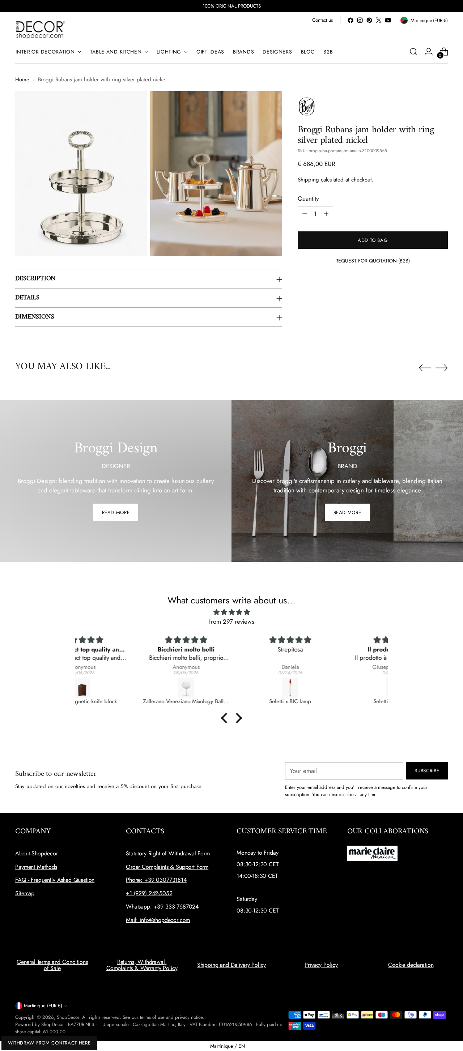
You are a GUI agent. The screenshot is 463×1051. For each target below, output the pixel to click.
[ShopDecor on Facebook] (350, 20)
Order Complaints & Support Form (167, 867)
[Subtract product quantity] (304, 213)
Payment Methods (36, 867)
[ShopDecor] (40, 29)
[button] (226, 718)
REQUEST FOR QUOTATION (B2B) (372, 260)
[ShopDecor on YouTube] (388, 20)
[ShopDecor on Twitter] (378, 20)
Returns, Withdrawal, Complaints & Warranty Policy (142, 965)
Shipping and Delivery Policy (231, 965)
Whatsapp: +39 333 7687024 (162, 906)
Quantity (308, 198)
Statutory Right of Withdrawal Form (168, 853)
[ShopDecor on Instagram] (360, 20)
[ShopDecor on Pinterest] (369, 20)
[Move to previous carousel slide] (425, 368)
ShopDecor (68, 1017)
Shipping (308, 180)
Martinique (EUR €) (43, 1005)
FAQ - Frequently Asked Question (54, 880)
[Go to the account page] (428, 51)
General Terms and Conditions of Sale (52, 965)
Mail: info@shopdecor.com (158, 920)
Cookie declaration (410, 965)
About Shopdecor (36, 853)
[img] (231, 612)
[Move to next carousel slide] (442, 368)
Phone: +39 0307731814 (156, 880)
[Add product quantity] (326, 213)
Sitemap (24, 893)
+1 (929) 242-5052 (149, 893)
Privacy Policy (321, 965)
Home (22, 80)
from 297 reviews (231, 621)
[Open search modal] (413, 51)
